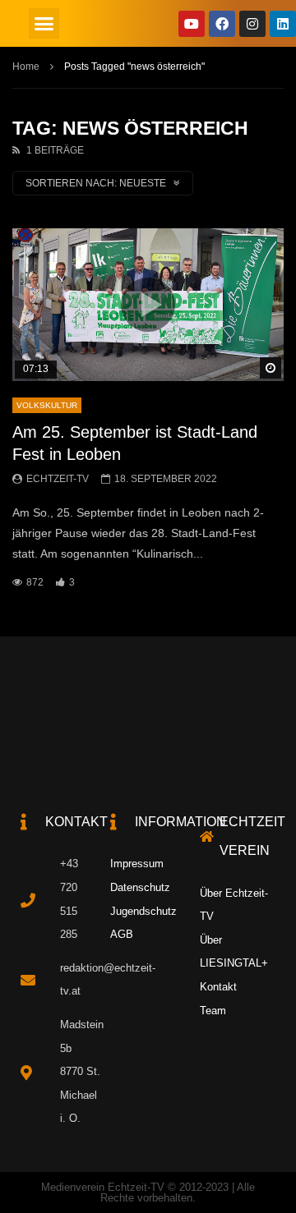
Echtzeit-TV (57, 479)
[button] (44, 23)
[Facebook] (222, 24)
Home (25, 66)
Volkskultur (46, 405)
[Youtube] (191, 24)
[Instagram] (252, 24)
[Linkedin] (283, 24)
